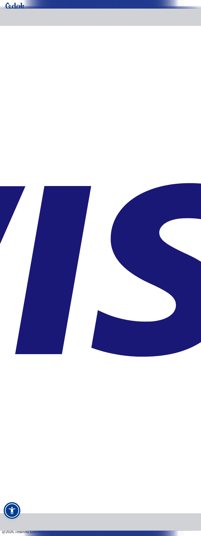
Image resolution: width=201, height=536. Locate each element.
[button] (12, 510)
